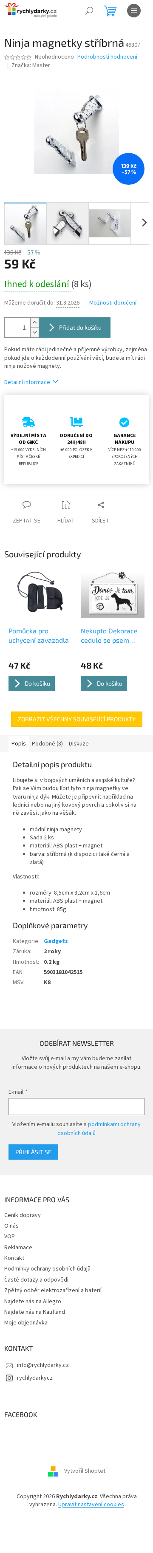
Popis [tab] (18, 744)
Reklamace (18, 1247)
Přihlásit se (33, 1151)
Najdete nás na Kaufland (34, 1312)
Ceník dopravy (22, 1215)
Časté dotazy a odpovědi (36, 1280)
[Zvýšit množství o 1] (34, 323)
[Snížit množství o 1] (34, 332)
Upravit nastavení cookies (91, 1504)
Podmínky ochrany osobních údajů (47, 1269)
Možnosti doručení (112, 303)
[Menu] (133, 10)
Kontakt (14, 1258)
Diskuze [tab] (79, 744)
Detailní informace (27, 382)
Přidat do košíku (80, 327)
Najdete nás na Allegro (32, 1301)
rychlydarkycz (35, 1378)
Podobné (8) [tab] (47, 744)
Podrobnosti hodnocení (107, 57)
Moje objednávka (26, 1323)
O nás (11, 1226)
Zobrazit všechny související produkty (77, 719)
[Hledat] (89, 10)
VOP (9, 1236)
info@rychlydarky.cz (43, 1365)
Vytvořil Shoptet (84, 1471)
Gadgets (56, 941)
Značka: (30, 65)
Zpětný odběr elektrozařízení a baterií (53, 1290)
